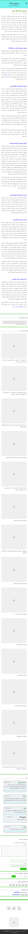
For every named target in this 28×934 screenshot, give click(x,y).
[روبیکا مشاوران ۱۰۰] (26, 885)
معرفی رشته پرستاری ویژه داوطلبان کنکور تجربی (16, 457)
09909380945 (17, 892)
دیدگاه (25, 844)
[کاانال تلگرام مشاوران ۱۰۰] (10, 885)
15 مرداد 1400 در (7, 782)
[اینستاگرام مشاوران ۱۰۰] (13, 885)
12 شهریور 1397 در (7, 808)
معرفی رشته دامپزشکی (22, 736)
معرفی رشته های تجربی (18, 307)
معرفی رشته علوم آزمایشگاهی (20, 583)
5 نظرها (12, 13)
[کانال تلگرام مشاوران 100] (9, 908)
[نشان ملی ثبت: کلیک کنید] (14, 922)
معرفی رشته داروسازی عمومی (20, 520)
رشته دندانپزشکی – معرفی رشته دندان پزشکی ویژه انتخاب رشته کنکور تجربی (15, 489)
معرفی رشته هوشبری (22, 675)
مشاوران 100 (14, 3)
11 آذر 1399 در (6, 796)
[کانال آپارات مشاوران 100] (19, 908)
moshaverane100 (16, 894)
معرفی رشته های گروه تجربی (20, 13)
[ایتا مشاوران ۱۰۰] (22, 885)
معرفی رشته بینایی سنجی (21, 614)
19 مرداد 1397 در (7, 826)
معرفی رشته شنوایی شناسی (21, 706)
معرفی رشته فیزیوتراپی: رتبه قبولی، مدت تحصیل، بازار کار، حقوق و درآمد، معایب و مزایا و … (15, 393)
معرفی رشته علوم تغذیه (21, 644)
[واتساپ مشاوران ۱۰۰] (16, 885)
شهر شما (24, 863)
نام (26, 859)
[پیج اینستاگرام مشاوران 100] (14, 908)
